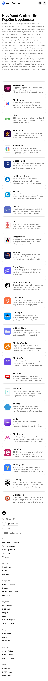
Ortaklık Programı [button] (8, 620)
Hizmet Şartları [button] (7, 668)
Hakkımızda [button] (6, 634)
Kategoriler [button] (6, 574)
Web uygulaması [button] (8, 550)
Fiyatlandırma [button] (7, 605)
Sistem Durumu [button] (8, 623)
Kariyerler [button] (6, 637)
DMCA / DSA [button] (7, 672)
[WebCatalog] (4, 513)
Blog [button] (4, 616)
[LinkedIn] (7, 519)
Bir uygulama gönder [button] (10, 592)
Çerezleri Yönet (7, 529)
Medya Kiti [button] (6, 641)
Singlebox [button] (6, 557)
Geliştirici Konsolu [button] (9, 584)
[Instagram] (14, 519)
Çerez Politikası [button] (8, 658)
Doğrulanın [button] (6, 588)
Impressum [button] (6, 676)
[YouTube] (10, 519)
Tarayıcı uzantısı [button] (8, 546)
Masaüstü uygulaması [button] (10, 542)
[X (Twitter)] (3, 519)
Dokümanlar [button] (6, 609)
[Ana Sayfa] (11, 3)
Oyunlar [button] (5, 571)
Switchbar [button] (6, 553)
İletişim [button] (5, 613)
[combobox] (13, 524)
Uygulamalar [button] (7, 567)
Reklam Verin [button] (7, 595)
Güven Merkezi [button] (8, 651)
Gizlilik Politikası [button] (8, 655)
